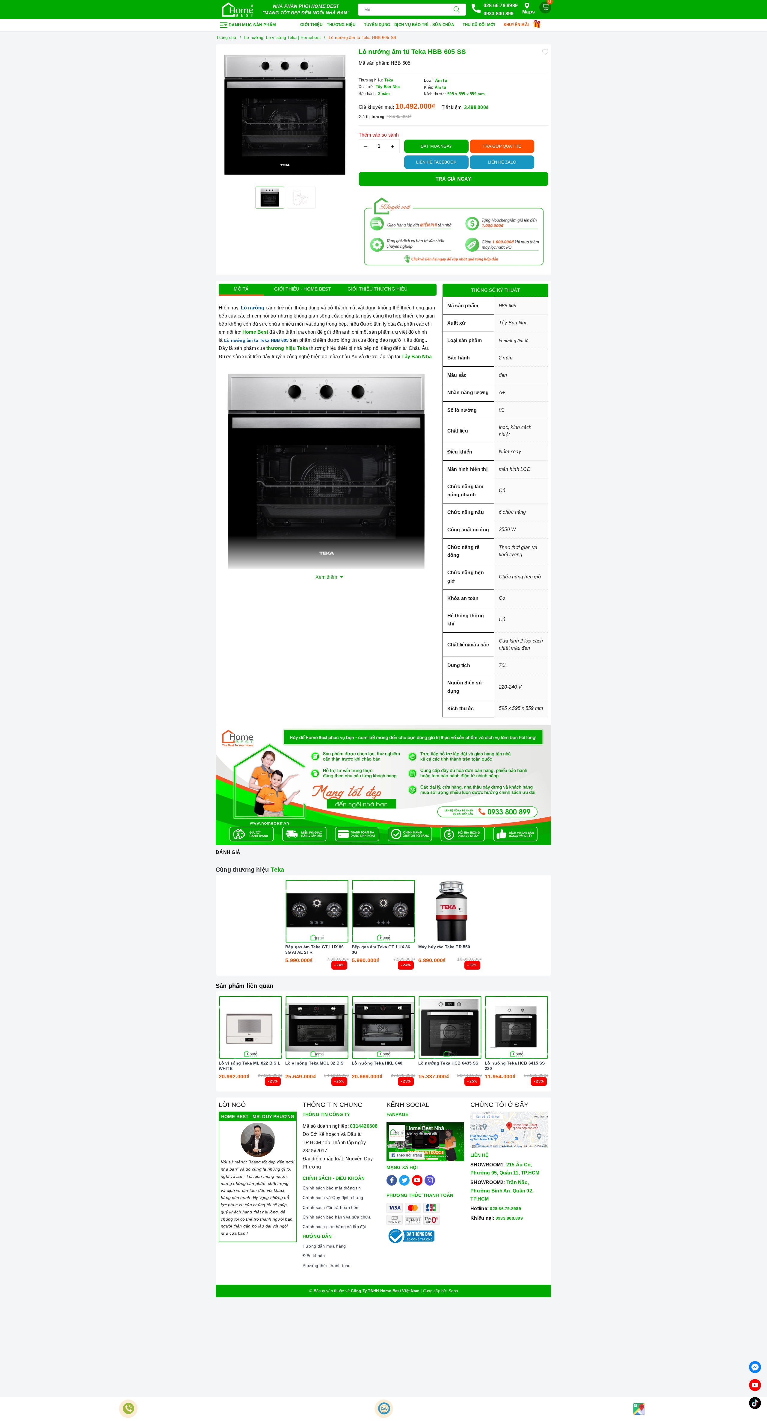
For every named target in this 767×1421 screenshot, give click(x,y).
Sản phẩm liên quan (245, 985)
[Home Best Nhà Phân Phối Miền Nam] (237, 9)
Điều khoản (314, 1255)
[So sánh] (345, 911)
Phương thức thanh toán (327, 1265)
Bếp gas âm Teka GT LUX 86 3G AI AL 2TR (314, 949)
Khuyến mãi (517, 24)
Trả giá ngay (453, 179)
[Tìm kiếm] (456, 10)
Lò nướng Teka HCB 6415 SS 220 (515, 1066)
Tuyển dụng (377, 24)
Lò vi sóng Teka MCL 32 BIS (314, 1063)
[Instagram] (430, 1180)
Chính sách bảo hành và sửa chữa (337, 1217)
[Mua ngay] (289, 911)
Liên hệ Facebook (436, 162)
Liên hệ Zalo (502, 162)
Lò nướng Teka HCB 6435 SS (448, 1063)
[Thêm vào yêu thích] (545, 51)
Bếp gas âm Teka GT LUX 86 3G (381, 949)
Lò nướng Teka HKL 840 (377, 1063)
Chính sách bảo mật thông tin (332, 1188)
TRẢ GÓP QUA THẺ (502, 146)
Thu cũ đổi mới (479, 24)
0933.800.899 (499, 13)
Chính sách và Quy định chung (333, 1197)
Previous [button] (202, 1045)
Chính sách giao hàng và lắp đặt (334, 1226)
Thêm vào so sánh (379, 134)
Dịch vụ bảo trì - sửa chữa (424, 24)
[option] (286, 114)
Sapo (453, 1291)
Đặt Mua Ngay (436, 146)
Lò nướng (253, 307)
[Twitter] (404, 1180)
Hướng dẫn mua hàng (324, 1246)
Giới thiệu (311, 24)
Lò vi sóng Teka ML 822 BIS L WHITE (249, 1066)
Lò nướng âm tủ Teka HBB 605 (256, 340)
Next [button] (564, 1045)
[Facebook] (391, 1180)
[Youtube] (417, 1180)
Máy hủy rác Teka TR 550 (444, 946)
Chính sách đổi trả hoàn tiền (330, 1207)
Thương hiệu (342, 24)
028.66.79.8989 (501, 5)
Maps (528, 11)
